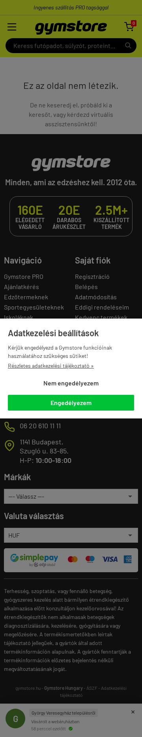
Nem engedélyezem (71, 383)
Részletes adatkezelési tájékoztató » (51, 365)
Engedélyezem (71, 402)
